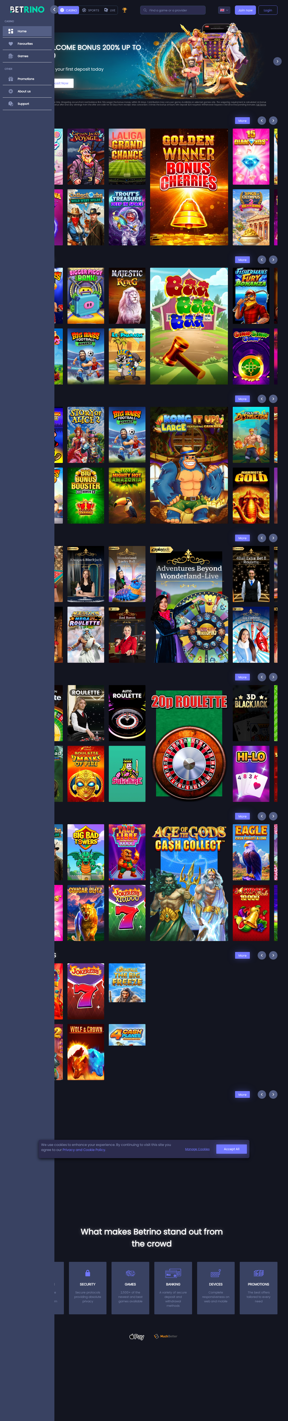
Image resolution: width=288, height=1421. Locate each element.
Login (268, 10)
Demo (86, 154)
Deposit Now (58, 83)
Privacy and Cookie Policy (84, 1149)
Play (86, 144)
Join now (245, 10)
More (242, 120)
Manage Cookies (197, 1149)
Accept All (232, 1149)
